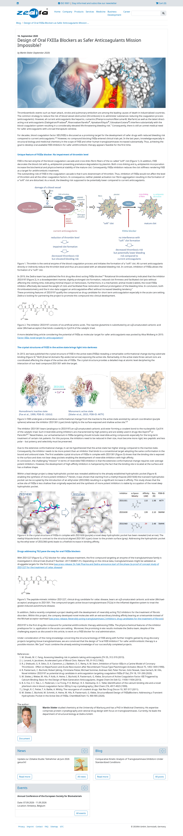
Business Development (114, 13)
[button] (83, 751)
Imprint (30, 826)
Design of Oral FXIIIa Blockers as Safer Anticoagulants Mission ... (56, 22)
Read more (24, 776)
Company (67, 11)
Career (126, 11)
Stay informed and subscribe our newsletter (94, 3)
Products (79, 11)
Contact (39, 826)
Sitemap (54, 826)
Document (24, 738)
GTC (62, 826)
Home (57, 11)
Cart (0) (162, 3)
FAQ (46, 826)
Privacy (21, 826)
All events (81, 813)
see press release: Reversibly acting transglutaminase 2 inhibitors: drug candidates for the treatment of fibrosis (106, 618)
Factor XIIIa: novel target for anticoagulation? (40, 337)
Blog (18, 22)
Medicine (100, 11)
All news (82, 776)
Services (90, 11)
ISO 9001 (65, 3)
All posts (159, 776)
